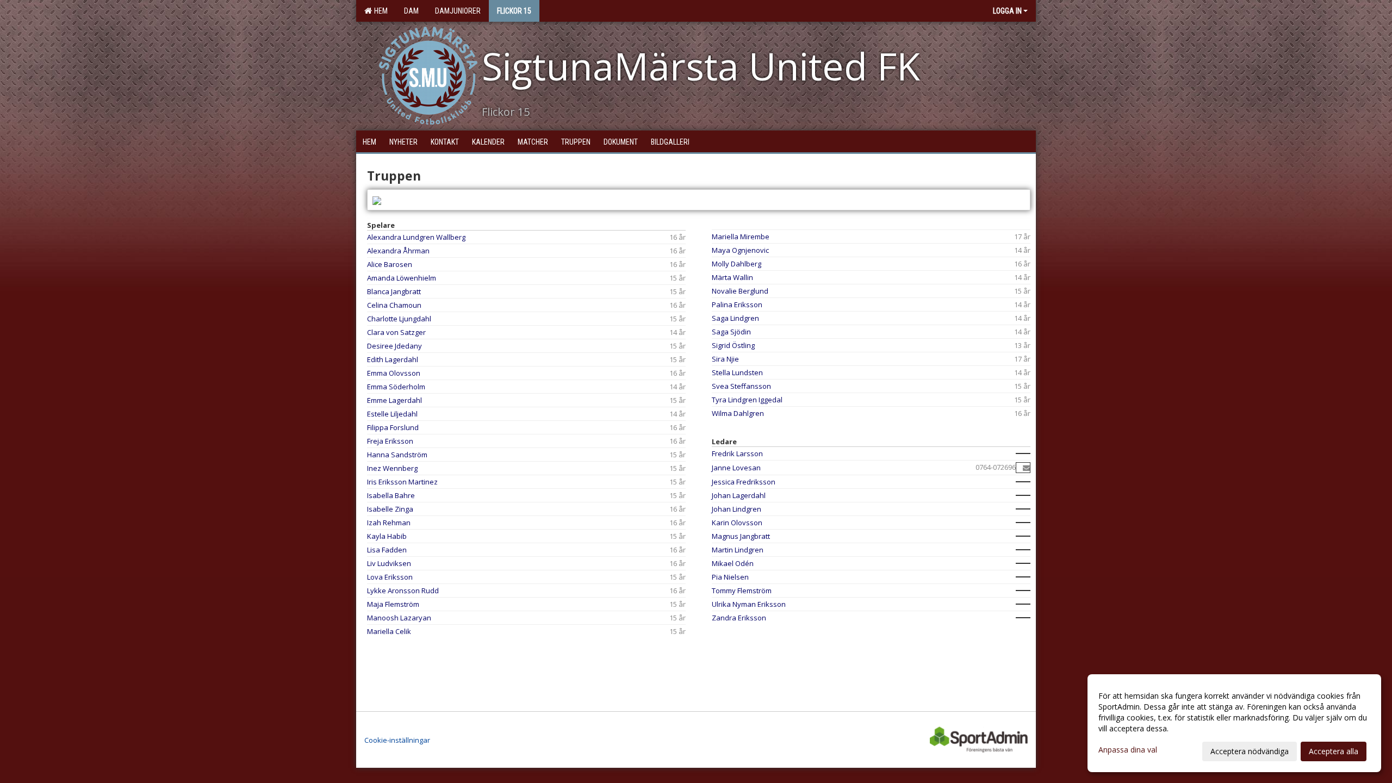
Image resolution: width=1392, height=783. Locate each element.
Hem (379, 11)
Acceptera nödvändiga (1249, 751)
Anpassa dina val (1127, 750)
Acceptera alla (1333, 751)
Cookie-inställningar (397, 740)
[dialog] (1234, 723)
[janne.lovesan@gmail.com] (1026, 468)
